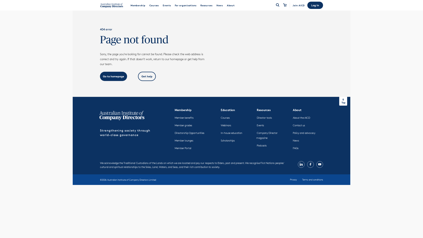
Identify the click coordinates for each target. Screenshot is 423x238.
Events (260, 125)
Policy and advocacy (304, 133)
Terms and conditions (312, 179)
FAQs (295, 148)
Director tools (264, 117)
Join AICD (299, 5)
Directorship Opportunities (189, 133)
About (297, 110)
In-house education (231, 133)
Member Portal (183, 148)
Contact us (299, 125)
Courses (225, 117)
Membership (183, 110)
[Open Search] (277, 5)
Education (228, 110)
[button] (315, 5)
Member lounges (184, 140)
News (296, 140)
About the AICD (301, 117)
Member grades (183, 125)
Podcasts (262, 145)
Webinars (226, 125)
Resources (263, 110)
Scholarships (228, 140)
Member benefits (184, 117)
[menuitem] (138, 5)
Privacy (293, 179)
